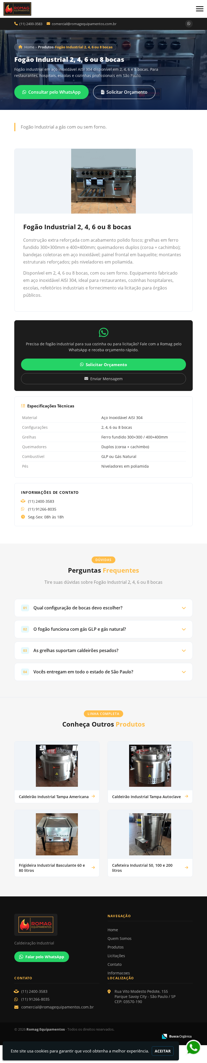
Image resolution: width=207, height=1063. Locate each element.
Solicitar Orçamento (126, 92)
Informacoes (119, 973)
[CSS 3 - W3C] (135, 1036)
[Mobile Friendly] (152, 1036)
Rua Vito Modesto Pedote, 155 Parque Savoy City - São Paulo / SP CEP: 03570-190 (145, 996)
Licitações (116, 955)
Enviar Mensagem (106, 378)
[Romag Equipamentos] (56, 925)
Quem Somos (120, 938)
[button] (199, 9)
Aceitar (163, 1051)
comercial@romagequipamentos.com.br (84, 23)
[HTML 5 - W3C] (117, 1036)
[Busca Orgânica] (177, 1036)
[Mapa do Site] (105, 1036)
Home (113, 929)
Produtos (116, 947)
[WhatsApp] (189, 24)
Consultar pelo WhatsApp (54, 92)
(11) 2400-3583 (30, 23)
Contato (115, 964)
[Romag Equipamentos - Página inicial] (17, 9)
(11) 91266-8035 (42, 509)
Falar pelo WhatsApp (44, 956)
